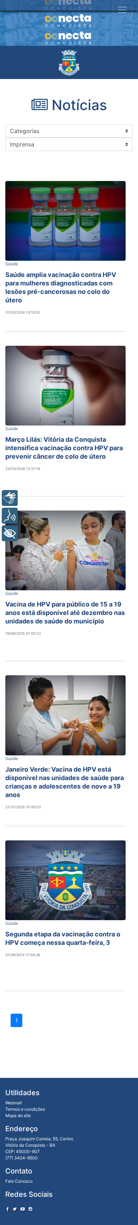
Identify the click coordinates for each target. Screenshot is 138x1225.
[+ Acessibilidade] (10, 533)
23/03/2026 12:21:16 (22, 468)
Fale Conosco (19, 1181)
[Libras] (10, 498)
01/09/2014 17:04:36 (22, 955)
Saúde (11, 263)
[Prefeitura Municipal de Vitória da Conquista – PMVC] (69, 62)
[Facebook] (7, 1209)
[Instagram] (30, 1209)
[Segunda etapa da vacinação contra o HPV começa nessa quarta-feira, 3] (65, 880)
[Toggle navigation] (122, 10)
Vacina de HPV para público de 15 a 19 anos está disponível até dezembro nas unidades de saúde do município (65, 613)
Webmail (13, 1102)
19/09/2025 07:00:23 (23, 633)
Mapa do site (18, 1115)
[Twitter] (15, 1209)
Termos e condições (25, 1109)
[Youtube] (23, 1209)
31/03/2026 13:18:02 (22, 312)
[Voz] (10, 516)
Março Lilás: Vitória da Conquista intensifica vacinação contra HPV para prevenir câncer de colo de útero (64, 448)
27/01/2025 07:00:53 (23, 807)
